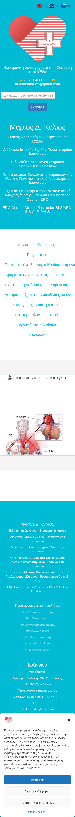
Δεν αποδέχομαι (38, 791)
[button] (69, 720)
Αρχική (23, 245)
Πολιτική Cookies (35, 812)
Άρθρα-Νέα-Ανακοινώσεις (26, 275)
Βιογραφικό (36, 255)
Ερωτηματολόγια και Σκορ (36, 315)
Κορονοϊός (59, 285)
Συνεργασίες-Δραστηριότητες (36, 305)
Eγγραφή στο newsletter (36, 325)
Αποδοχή (37, 779)
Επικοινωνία (36, 335)
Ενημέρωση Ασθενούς (23, 285)
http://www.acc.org (37, 630)
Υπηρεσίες (46, 245)
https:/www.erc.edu (37, 649)
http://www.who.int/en (37, 643)
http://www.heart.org (37, 637)
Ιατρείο (62, 275)
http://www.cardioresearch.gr (37, 624)
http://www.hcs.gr (37, 618)
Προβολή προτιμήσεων (37, 802)
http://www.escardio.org (37, 612)
